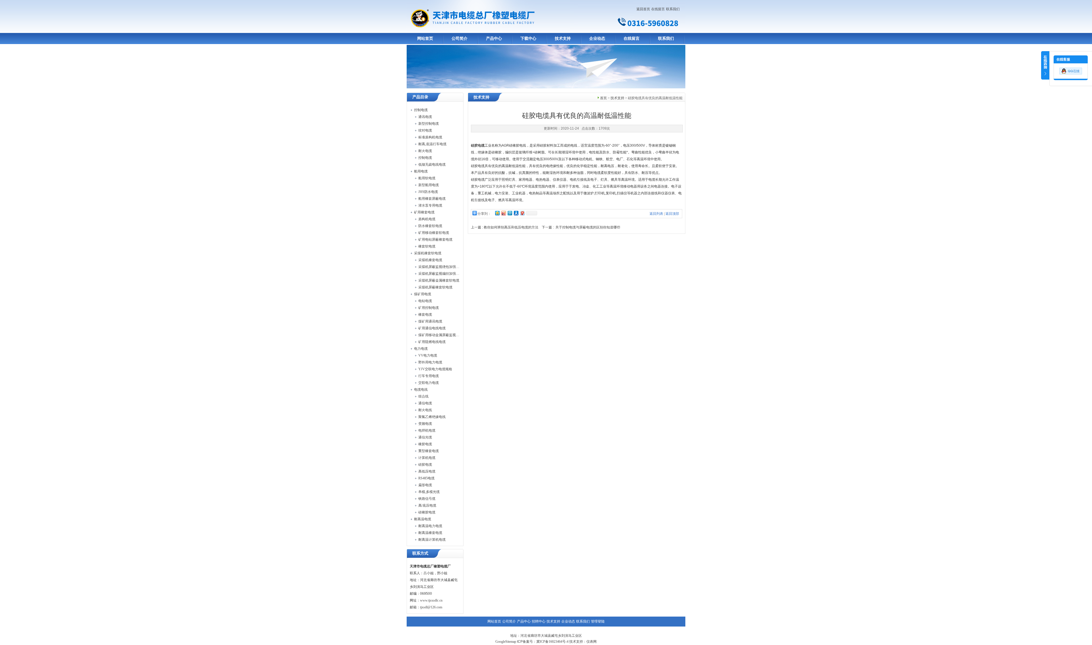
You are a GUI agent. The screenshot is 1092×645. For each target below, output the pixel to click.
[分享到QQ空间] (497, 213)
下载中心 (528, 38)
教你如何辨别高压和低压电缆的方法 (511, 227)
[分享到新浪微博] (503, 213)
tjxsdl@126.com (431, 607)
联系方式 (420, 553)
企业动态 (597, 38)
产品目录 (420, 97)
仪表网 (591, 642)
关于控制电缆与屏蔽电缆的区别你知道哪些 (587, 227)
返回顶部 (672, 214)
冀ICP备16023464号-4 (552, 642)
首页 (603, 98)
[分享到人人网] (516, 213)
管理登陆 (598, 621)
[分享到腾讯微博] (509, 213)
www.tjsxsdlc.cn (431, 600)
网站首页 (425, 38)
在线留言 (658, 9)
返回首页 (643, 9)
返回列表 (656, 214)
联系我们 (673, 9)
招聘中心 (538, 621)
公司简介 (460, 38)
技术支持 (563, 38)
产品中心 (494, 38)
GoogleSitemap (505, 642)
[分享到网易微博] (522, 213)
